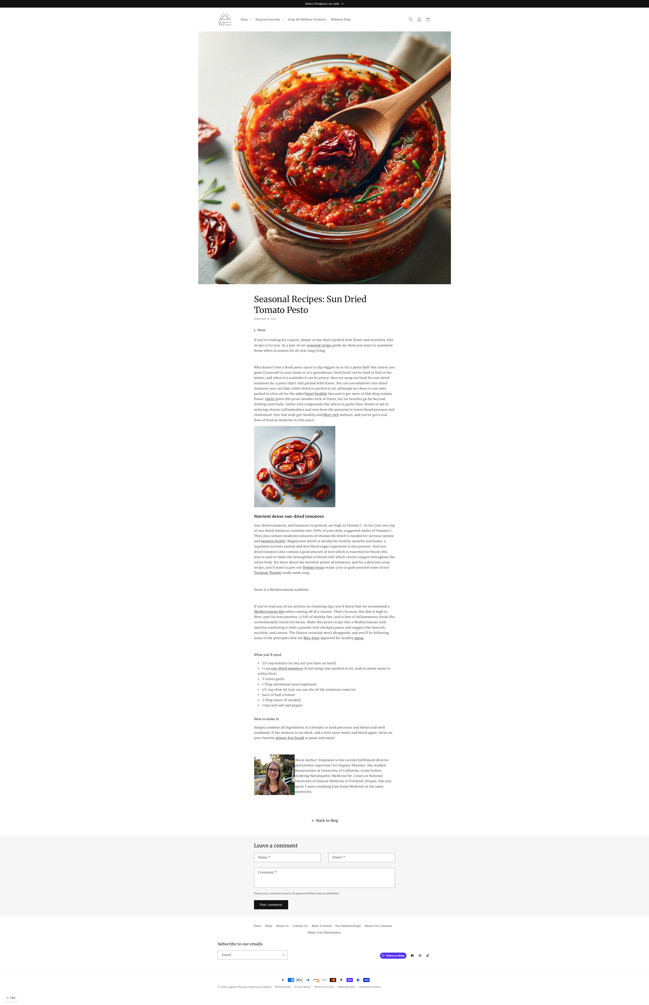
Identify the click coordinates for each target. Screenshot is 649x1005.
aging (358, 638)
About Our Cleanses (378, 925)
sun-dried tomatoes (287, 668)
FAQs (268, 925)
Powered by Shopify (260, 987)
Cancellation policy (370, 987)
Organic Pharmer (238, 987)
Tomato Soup (313, 567)
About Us (282, 925)
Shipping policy (346, 987)
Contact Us (300, 925)
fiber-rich (331, 415)
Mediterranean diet (269, 612)
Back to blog (327, 820)
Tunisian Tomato (268, 573)
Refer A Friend (322, 925)
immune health (273, 541)
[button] (245, 19)
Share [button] (261, 330)
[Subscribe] (283, 954)
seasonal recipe (319, 345)
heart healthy (316, 394)
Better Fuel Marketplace (324, 932)
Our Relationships (348, 925)
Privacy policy (303, 987)
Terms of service (324, 987)
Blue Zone (312, 638)
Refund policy (283, 987)
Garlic (270, 399)
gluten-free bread (290, 738)
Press (257, 925)
